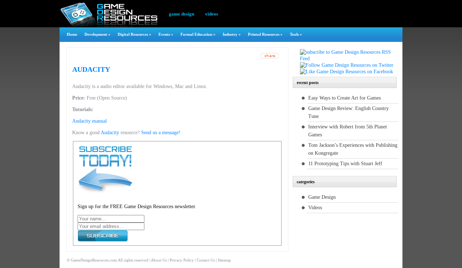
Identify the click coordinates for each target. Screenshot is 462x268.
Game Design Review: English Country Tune (348, 112)
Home (72, 34)
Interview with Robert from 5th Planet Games (347, 130)
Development (97, 34)
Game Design (181, 14)
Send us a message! (160, 132)
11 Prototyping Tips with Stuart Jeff (345, 163)
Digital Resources (134, 34)
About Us (159, 260)
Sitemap (224, 260)
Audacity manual (89, 121)
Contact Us (206, 260)
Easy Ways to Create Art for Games (344, 98)
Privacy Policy (182, 260)
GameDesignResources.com (94, 260)
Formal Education (197, 34)
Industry (232, 34)
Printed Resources (265, 34)
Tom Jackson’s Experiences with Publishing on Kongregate (352, 149)
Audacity (91, 69)
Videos (211, 14)
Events (165, 34)
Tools (296, 34)
